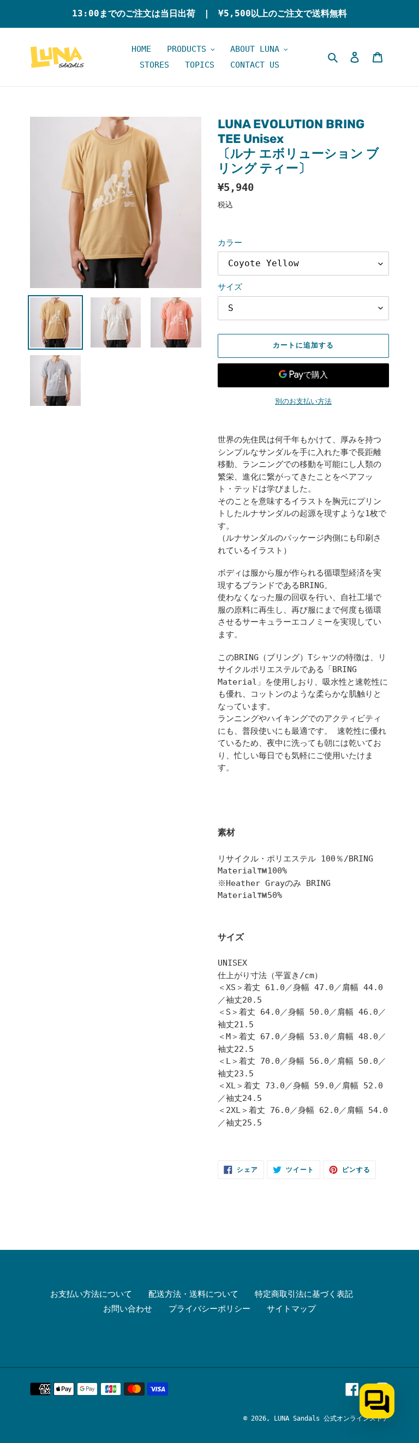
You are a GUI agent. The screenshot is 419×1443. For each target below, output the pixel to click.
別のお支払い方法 (303, 401)
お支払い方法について (91, 1294)
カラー (230, 243)
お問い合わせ (127, 1309)
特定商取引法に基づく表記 (304, 1294)
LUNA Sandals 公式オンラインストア (331, 1418)
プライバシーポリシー (209, 1309)
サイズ (230, 287)
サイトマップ (291, 1309)
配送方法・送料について (193, 1294)
